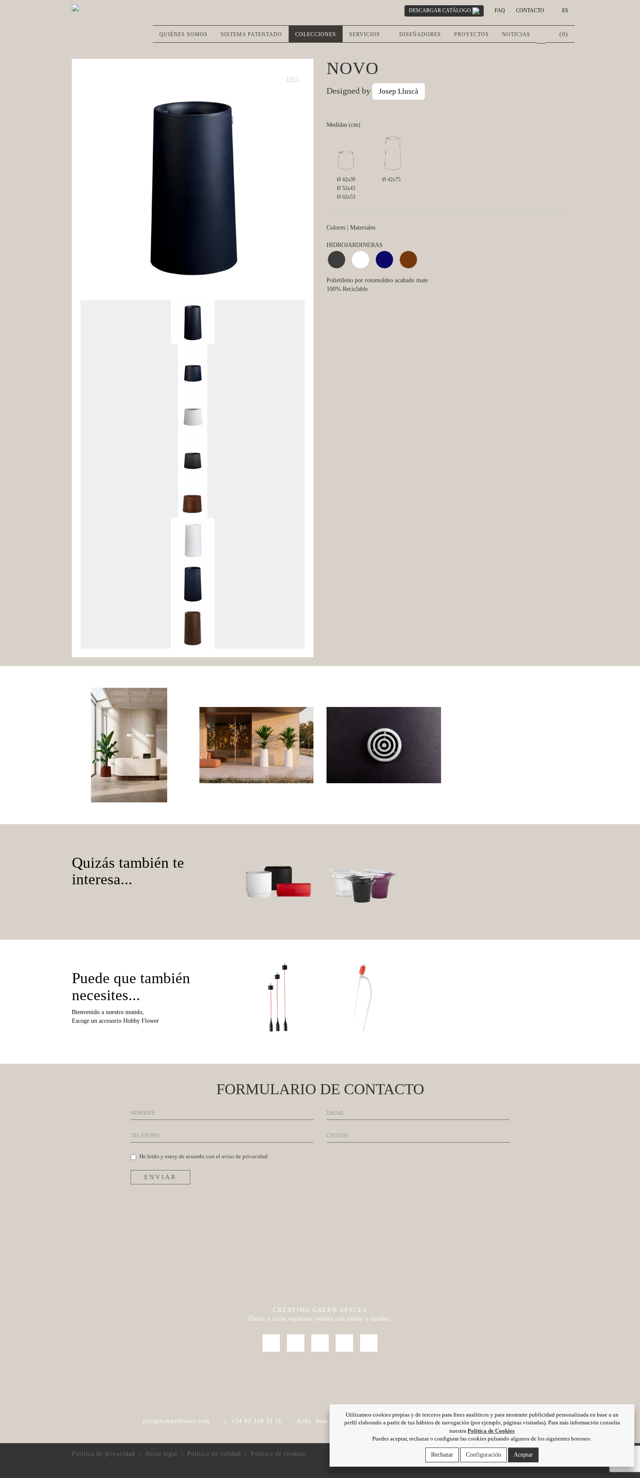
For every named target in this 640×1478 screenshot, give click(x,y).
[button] (541, 34)
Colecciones (315, 34)
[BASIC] (277, 882)
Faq (500, 10)
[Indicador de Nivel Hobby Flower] (277, 997)
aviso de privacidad (245, 1156)
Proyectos (471, 34)
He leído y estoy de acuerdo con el (203, 1156)
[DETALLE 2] (384, 744)
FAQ (293, 79)
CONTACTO (530, 10)
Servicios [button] (365, 34)
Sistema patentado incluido (360, 306)
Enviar (160, 1177)
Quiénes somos (183, 34)
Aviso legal (161, 1454)
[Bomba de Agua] (362, 997)
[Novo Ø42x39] (129, 744)
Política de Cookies (491, 1430)
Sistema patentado (251, 34)
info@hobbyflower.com (176, 1421)
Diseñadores (420, 34)
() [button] (562, 34)
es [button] (564, 10)
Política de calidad (214, 1454)
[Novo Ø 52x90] (256, 744)
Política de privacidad (103, 1454)
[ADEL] (362, 882)
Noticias (516, 34)
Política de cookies (278, 1454)
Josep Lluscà (398, 91)
